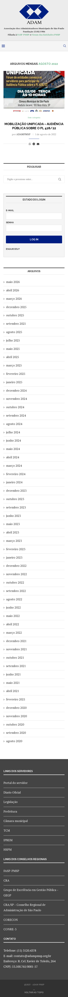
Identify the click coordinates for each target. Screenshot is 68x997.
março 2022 (14, 633)
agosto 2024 (14, 424)
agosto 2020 (14, 741)
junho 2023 (13, 516)
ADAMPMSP (23, 134)
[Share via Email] (38, 143)
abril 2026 (12, 290)
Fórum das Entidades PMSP (46, 34)
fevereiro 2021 (15, 699)
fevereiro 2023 (15, 549)
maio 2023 (13, 524)
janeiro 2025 (14, 382)
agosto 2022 (14, 599)
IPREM (8, 840)
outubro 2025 (15, 315)
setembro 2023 (16, 507)
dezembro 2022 (16, 566)
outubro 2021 (15, 658)
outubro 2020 (15, 724)
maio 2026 (13, 282)
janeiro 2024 (14, 482)
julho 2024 (13, 432)
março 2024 (14, 466)
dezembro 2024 (16, 390)
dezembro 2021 (16, 641)
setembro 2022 (16, 591)
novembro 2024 (16, 399)
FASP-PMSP (23, 34)
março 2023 (14, 541)
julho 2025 (13, 340)
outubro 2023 (15, 499)
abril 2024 (12, 457)
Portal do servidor (15, 783)
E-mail (10, 210)
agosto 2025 (14, 332)
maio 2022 (13, 616)
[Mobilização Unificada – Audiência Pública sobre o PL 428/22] (34, 91)
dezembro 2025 (16, 307)
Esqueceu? (13, 249)
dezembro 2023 (16, 491)
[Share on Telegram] (34, 143)
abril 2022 (12, 624)
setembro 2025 (16, 324)
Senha (10, 222)
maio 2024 (13, 449)
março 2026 (14, 299)
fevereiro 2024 (15, 474)
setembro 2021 (16, 666)
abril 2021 (12, 691)
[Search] (64, 46)
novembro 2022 (16, 574)
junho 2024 (13, 440)
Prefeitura (10, 811)
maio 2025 (13, 349)
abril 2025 (12, 357)
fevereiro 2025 (15, 374)
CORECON (10, 920)
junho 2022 (13, 607)
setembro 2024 (16, 415)
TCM (6, 830)
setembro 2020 (16, 733)
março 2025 (14, 365)
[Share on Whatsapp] (30, 143)
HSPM (7, 849)
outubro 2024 (15, 407)
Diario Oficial (12, 792)
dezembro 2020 (16, 708)
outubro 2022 (15, 582)
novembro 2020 (16, 716)
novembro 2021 (16, 649)
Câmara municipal (15, 821)
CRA (6, 880)
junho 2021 (13, 674)
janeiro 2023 (14, 557)
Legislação (10, 802)
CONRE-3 (9, 929)
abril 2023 (12, 532)
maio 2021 (13, 683)
